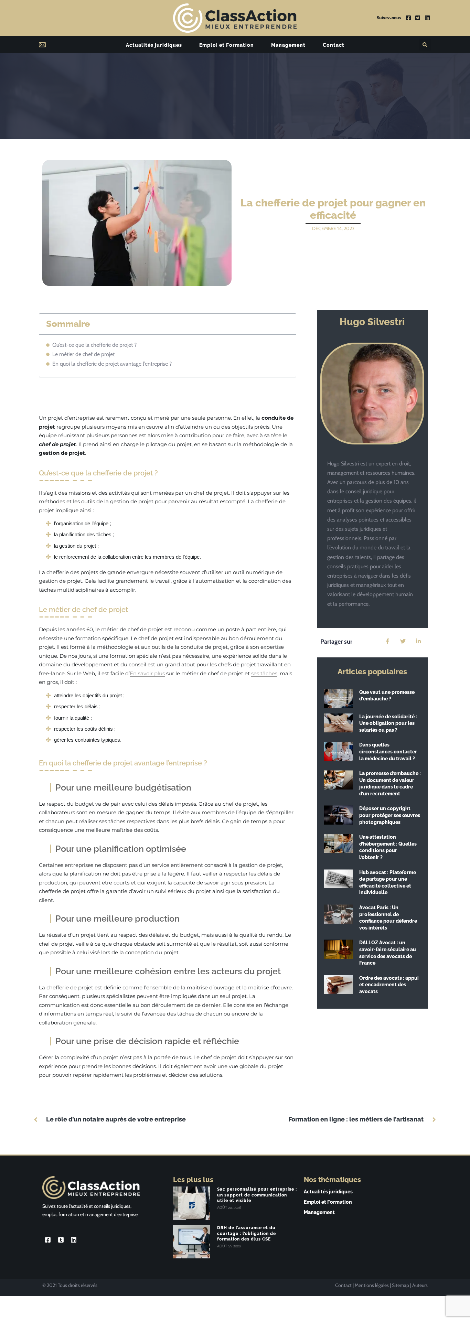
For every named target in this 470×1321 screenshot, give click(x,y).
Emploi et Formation (226, 45)
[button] (425, 45)
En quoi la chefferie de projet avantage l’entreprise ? (112, 364)
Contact (333, 45)
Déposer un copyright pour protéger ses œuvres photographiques (389, 815)
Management (288, 45)
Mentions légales (372, 1285)
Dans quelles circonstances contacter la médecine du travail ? (388, 751)
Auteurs (420, 1285)
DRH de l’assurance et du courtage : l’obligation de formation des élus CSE (246, 1233)
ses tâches (264, 673)
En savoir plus (147, 673)
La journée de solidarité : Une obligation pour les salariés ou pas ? (388, 723)
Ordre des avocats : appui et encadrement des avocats (389, 984)
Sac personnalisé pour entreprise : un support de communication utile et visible (257, 1195)
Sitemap (400, 1285)
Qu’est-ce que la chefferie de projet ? (95, 345)
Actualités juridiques (154, 45)
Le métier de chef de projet (83, 354)
